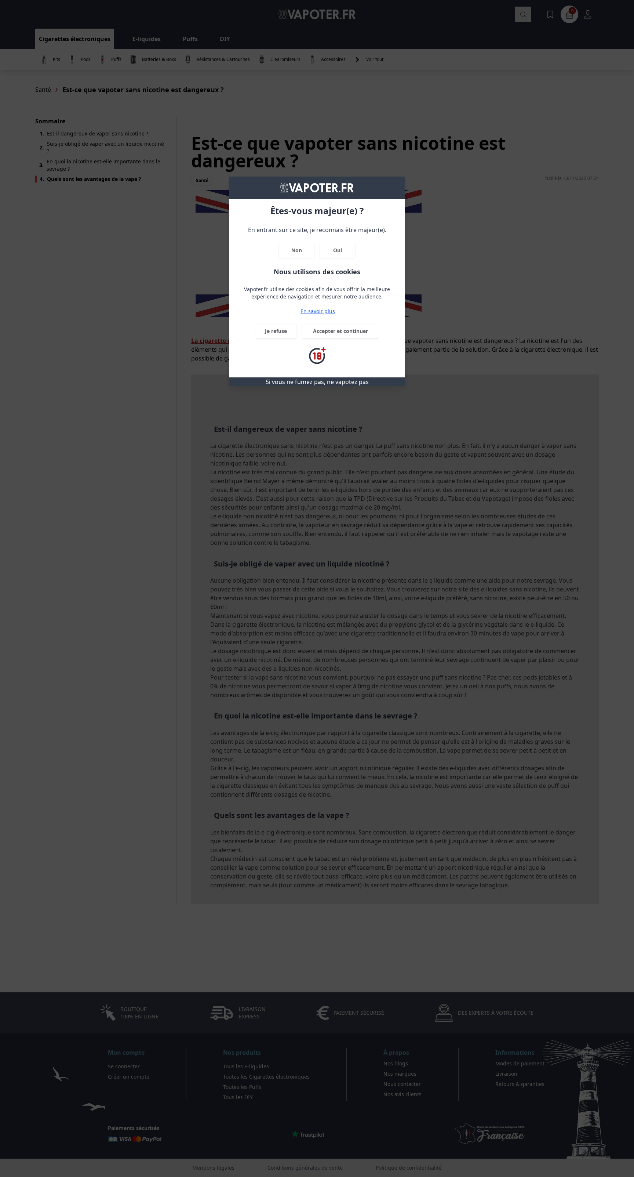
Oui (337, 250)
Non (296, 250)
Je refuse (276, 330)
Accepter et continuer (340, 330)
